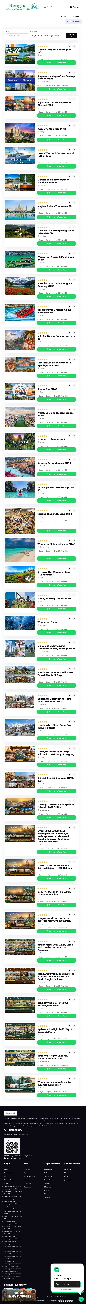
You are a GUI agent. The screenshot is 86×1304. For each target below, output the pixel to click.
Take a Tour (71, 35)
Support (27, 1187)
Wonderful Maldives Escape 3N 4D (56, 544)
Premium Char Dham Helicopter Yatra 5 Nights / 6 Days (55, 674)
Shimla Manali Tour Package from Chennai (12, 1255)
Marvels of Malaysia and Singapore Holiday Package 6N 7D (56, 647)
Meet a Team (9, 1180)
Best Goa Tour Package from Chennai (12, 1237)
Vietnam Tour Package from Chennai (13, 1232)
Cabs (69, 1180)
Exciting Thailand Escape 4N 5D (54, 513)
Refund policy (53, 1301)
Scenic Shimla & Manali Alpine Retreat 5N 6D (54, 311)
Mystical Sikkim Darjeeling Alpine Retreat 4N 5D (55, 232)
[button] (74, 46)
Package (35, 32)
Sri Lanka (47, 1180)
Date (9, 32)
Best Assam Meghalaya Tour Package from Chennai (12, 1261)
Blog (5, 1176)
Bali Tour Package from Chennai (13, 1217)
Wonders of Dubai (47, 622)
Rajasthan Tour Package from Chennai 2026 (54, 104)
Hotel (69, 1169)
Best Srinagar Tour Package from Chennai (12, 1267)
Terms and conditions (36, 1301)
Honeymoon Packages (70, 16)
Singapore (48, 1176)
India (46, 1173)
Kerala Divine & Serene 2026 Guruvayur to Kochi (52, 1004)
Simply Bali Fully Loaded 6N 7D (54, 598)
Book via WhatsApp (57, 62)
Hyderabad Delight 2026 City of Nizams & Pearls (54, 1031)
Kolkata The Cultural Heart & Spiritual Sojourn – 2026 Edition (54, 867)
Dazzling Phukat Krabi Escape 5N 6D (55, 489)
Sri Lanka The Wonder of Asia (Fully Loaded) (53, 573)
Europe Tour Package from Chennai (12, 1227)
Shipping (27, 1183)
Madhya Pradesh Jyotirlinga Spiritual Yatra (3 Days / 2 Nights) (55, 753)
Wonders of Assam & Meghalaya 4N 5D (55, 258)
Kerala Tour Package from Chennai (12, 1277)
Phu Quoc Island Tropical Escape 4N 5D (55, 414)
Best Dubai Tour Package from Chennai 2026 (12, 1211)
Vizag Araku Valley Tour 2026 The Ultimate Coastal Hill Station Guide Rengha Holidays (55, 976)
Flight (69, 1173)
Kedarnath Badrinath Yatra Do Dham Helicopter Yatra (54, 700)
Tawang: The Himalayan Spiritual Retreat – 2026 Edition (55, 806)
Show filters (74, 21)
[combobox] (47, 35)
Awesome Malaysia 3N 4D (51, 128)
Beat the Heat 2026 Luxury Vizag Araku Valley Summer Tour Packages (55, 947)
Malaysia (47, 1187)
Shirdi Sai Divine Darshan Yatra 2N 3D (56, 337)
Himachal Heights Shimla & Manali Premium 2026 (52, 1057)
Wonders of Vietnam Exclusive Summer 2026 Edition (54, 1083)
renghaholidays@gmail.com (17, 1134)
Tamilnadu (48, 1197)
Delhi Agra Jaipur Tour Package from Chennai (12, 1187)
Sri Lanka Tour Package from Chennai (12, 1222)
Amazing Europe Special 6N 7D (54, 463)
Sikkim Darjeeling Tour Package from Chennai (12, 1272)
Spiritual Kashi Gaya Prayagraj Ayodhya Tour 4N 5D (54, 364)
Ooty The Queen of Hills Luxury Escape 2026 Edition (54, 893)
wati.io (71, 1289)
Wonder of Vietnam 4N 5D (51, 439)
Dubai (46, 1190)
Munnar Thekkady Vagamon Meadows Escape (53, 181)
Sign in (26, 1173)
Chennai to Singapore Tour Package (12, 1197)
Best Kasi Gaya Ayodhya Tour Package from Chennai (12, 1243)
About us (7, 1169)
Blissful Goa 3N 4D (47, 389)
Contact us (8, 1173)
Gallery (7, 1183)
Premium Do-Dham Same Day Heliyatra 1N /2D (54, 726)
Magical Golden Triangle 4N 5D (54, 206)
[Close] (33, 1292)
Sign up (27, 1169)
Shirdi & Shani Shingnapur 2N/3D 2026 (55, 779)
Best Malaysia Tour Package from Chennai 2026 (12, 1203)
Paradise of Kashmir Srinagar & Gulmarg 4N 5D (54, 285)
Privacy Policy (29, 1176)
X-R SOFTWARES (60, 1297)
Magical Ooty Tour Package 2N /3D (54, 51)
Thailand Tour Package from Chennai (13, 1192)
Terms (26, 1180)
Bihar (46, 1194)
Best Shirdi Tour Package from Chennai (12, 1250)
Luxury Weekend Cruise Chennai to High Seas (55, 154)
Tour (68, 1176)
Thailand (47, 1183)
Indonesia (48, 1169)
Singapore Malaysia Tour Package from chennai (56, 77)
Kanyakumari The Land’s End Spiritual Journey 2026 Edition (54, 920)
